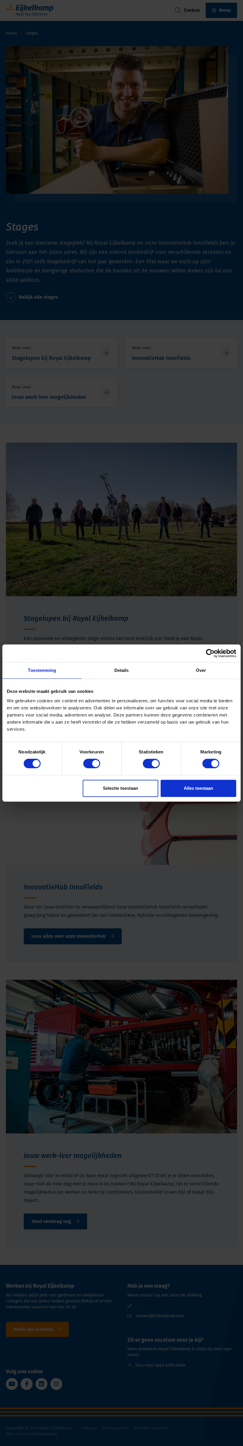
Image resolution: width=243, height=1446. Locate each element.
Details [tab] (121, 670)
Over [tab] (201, 670)
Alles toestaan (198, 788)
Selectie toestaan (120, 788)
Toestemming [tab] (42, 670)
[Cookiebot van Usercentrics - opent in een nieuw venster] (210, 653)
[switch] (91, 763)
